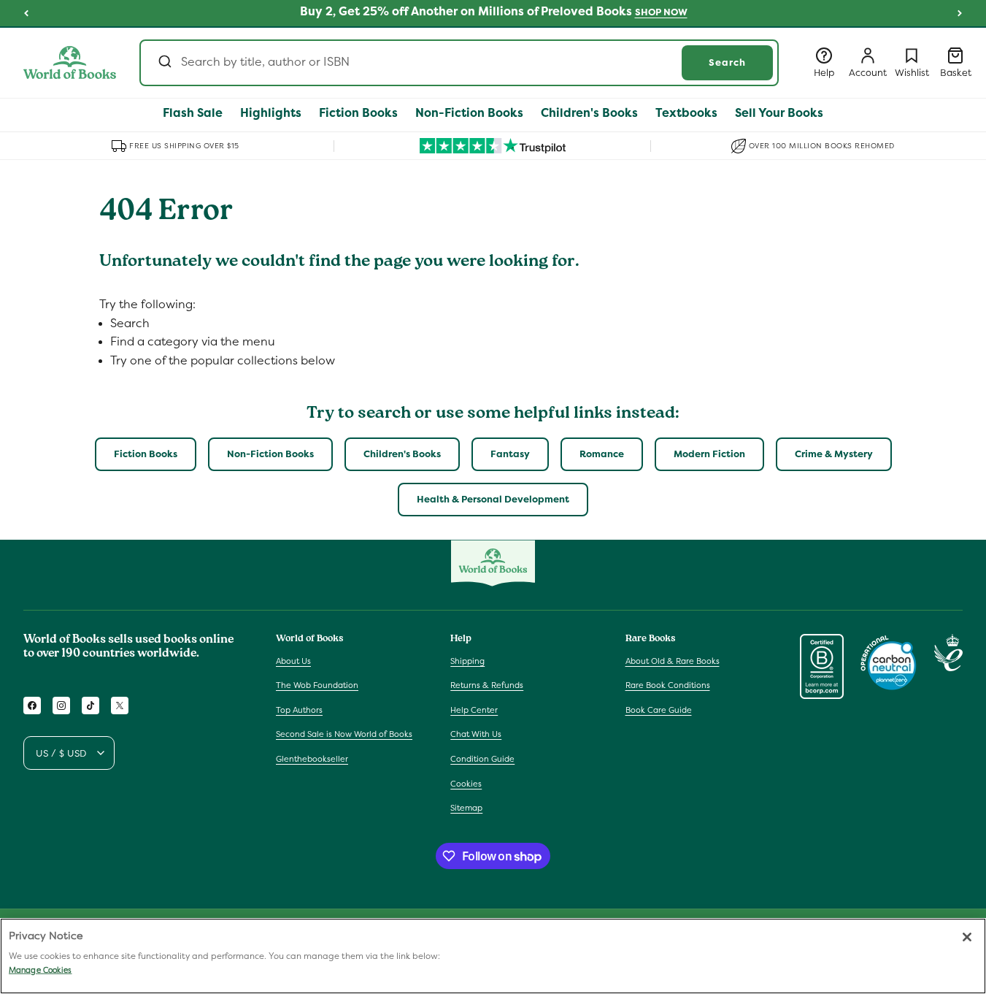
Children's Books (402, 453)
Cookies (466, 783)
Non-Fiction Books (270, 453)
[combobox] (459, 62)
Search (727, 62)
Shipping (467, 661)
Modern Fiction (709, 453)
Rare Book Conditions (667, 685)
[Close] (967, 937)
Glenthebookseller (312, 758)
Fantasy (510, 453)
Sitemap (466, 807)
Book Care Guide (658, 710)
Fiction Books (145, 453)
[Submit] (164, 63)
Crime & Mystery (834, 453)
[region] (493, 956)
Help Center (474, 710)
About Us (293, 661)
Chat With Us (475, 734)
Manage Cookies (40, 970)
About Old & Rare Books (672, 661)
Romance (601, 453)
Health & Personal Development (493, 499)
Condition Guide (482, 758)
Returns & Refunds (486, 685)
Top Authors (299, 710)
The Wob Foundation (317, 685)
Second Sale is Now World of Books (344, 734)
